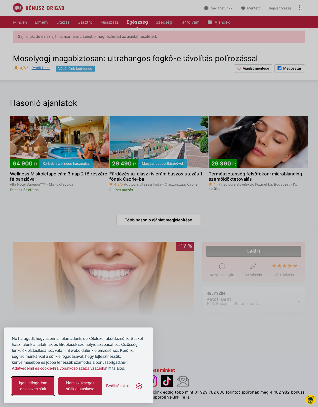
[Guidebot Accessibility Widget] (311, 400)
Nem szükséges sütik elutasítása (80, 386)
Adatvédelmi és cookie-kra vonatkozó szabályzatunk (58, 368)
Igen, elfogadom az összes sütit (33, 386)
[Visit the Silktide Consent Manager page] (139, 386)
